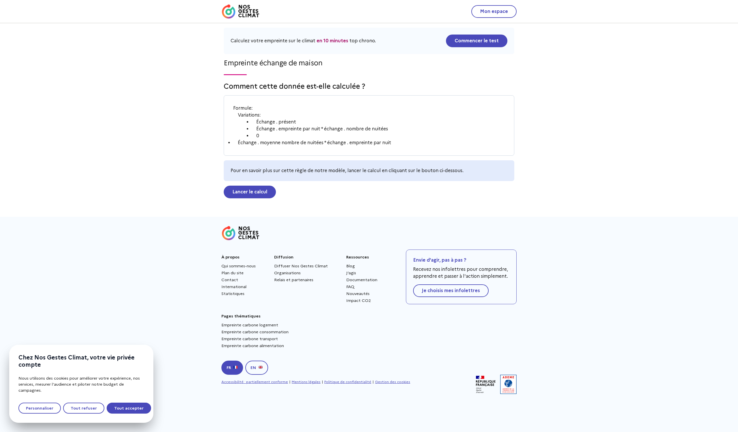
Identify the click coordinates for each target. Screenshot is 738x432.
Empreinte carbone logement (249, 325)
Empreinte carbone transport (249, 338)
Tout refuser (84, 408)
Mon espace (494, 11)
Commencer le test (477, 40)
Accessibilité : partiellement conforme (254, 382)
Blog (350, 266)
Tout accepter (129, 408)
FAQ (350, 286)
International (233, 286)
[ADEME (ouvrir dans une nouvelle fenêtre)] (508, 384)
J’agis (351, 272)
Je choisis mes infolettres (451, 290)
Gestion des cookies (392, 382)
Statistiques (232, 293)
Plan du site (232, 272)
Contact (229, 279)
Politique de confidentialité (347, 382)
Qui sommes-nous (238, 266)
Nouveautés (358, 293)
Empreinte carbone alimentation (252, 345)
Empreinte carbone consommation (255, 331)
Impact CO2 (358, 300)
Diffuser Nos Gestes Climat (301, 266)
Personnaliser (39, 408)
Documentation (361, 279)
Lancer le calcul (249, 192)
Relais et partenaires (293, 279)
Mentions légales (306, 382)
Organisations (287, 272)
